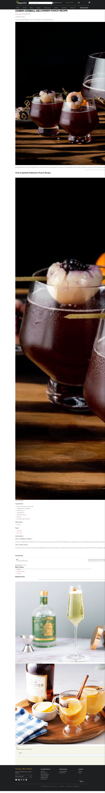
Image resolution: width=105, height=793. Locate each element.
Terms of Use (69, 786)
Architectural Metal (21, 571)
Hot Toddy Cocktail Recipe (21, 745)
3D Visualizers (72, 7)
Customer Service (45, 769)
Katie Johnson (19, 13)
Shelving (31, 7)
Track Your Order (44, 772)
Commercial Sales (58, 2)
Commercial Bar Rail (63, 771)
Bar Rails (18, 7)
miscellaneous (18, 16)
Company (80, 769)
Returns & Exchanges (45, 774)
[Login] (78, 3)
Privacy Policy (62, 786)
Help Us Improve (44, 778)
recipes (23, 16)
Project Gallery (64, 7)
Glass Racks (38, 7)
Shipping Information (44, 775)
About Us (80, 771)
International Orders (44, 777)
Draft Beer (56, 7)
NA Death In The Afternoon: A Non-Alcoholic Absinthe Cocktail (28, 663)
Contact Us (43, 771)
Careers (79, 772)
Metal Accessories (47, 7)
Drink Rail (24, 7)
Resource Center (84, 7)
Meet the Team (62, 772)
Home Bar (19, 573)
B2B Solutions (63, 769)
